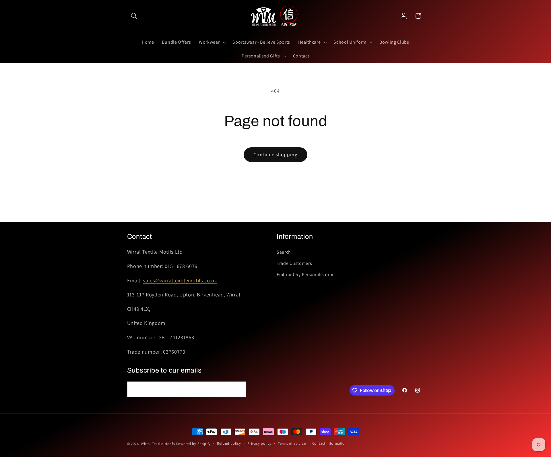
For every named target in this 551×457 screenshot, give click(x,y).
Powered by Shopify (193, 443)
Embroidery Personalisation (306, 274)
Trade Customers (294, 264)
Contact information (329, 443)
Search (284, 252)
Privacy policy (259, 443)
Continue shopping (275, 154)
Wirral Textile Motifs (158, 443)
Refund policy (229, 443)
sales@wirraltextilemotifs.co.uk (180, 280)
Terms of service (292, 443)
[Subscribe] (238, 389)
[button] (134, 16)
